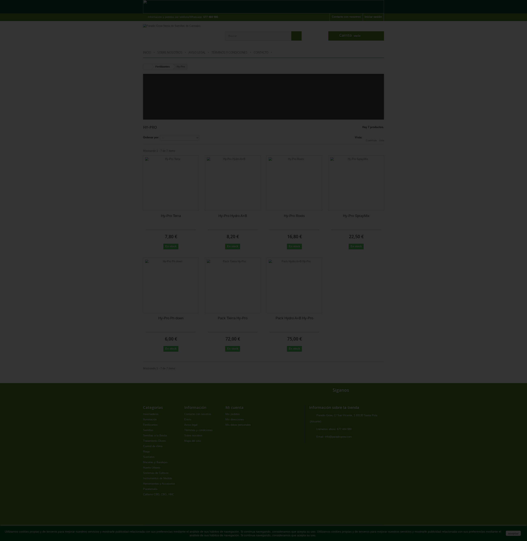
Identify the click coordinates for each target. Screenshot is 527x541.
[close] (324, 223)
